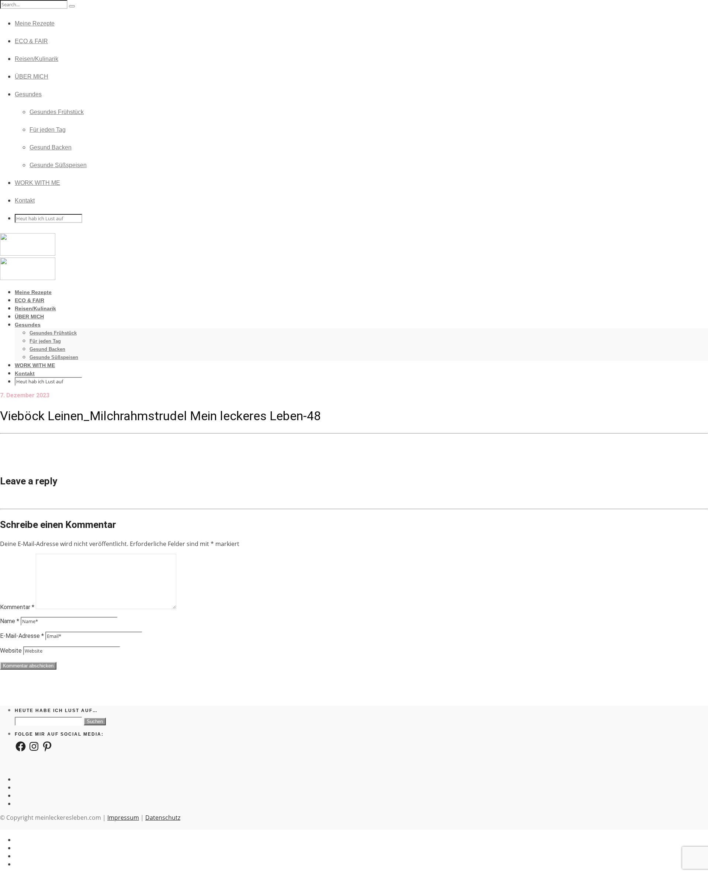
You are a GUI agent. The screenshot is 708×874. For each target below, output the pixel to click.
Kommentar (17, 607)
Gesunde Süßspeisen (58, 165)
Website (11, 650)
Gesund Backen (51, 147)
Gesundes (28, 94)
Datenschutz (162, 817)
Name (9, 621)
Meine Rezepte (35, 23)
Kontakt (25, 200)
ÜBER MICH (31, 76)
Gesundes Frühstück (57, 112)
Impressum (123, 817)
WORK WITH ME (37, 183)
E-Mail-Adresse (22, 635)
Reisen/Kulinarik (36, 59)
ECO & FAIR (31, 41)
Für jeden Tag (48, 130)
